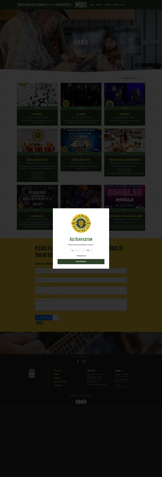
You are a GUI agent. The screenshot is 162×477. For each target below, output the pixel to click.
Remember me (81, 256)
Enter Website (81, 261)
